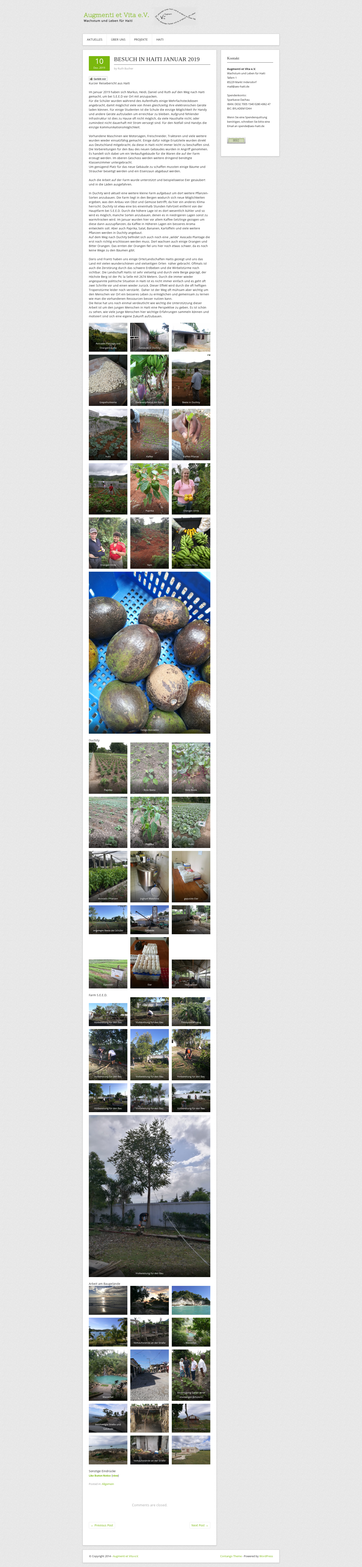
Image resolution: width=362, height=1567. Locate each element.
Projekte (141, 39)
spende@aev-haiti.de (251, 126)
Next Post (199, 1525)
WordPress (266, 1556)
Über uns (118, 39)
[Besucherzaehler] (236, 140)
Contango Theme (231, 1556)
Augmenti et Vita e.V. (125, 1556)
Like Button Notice (100, 1475)
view (115, 1475)
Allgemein (108, 1484)
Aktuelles (94, 39)
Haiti (160, 39)
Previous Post (102, 1525)
